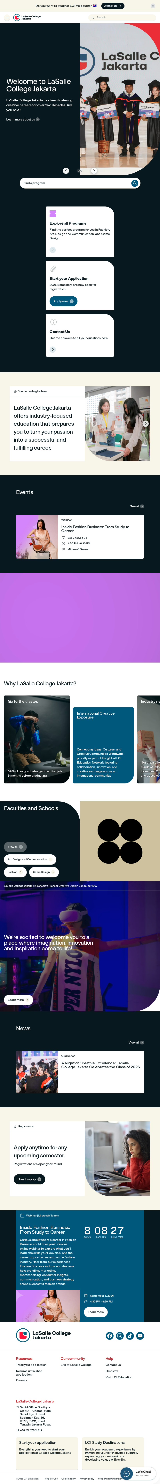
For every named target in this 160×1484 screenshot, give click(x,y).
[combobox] (80, 183)
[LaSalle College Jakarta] (27, 17)
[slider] (4, 648)
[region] (80, 618)
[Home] (43, 1341)
